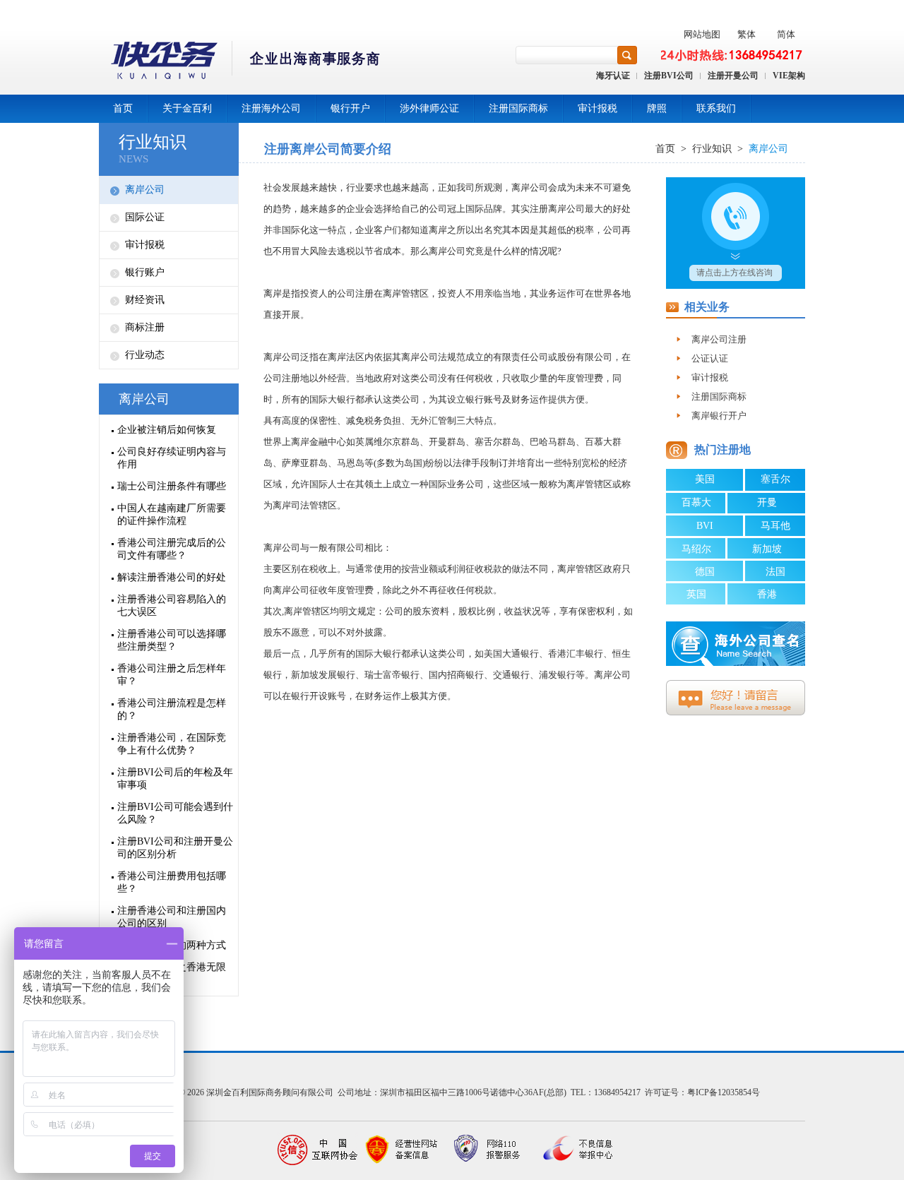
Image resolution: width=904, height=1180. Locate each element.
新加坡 (767, 549)
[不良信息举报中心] (572, 1150)
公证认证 (709, 358)
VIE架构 (789, 76)
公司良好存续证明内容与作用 (171, 458)
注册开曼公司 (733, 76)
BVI (704, 525)
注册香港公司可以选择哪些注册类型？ (171, 640)
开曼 (767, 502)
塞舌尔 (775, 479)
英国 (696, 594)
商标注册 (145, 327)
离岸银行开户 (719, 415)
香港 (767, 594)
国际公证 (145, 217)
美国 (705, 479)
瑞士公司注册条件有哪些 (171, 486)
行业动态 (145, 355)
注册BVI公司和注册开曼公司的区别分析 (175, 847)
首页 (123, 108)
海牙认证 (613, 76)
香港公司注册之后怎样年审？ (171, 674)
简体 (786, 34)
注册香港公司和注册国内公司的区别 (171, 917)
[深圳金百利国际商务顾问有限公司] (240, 62)
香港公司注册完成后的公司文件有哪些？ (171, 549)
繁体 (746, 34)
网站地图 (702, 34)
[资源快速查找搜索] (627, 55)
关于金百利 (187, 108)
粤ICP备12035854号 (723, 1092)
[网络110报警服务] (487, 1150)
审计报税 (597, 108)
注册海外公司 (271, 108)
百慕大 (696, 502)
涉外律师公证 (429, 108)
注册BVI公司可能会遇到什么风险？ (175, 813)
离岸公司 (145, 189)
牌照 (657, 108)
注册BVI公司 (669, 76)
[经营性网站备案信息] (402, 1150)
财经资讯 (145, 299)
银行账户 (145, 272)
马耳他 (775, 525)
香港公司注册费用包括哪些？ (171, 882)
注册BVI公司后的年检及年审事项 (175, 778)
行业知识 (152, 142)
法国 (775, 571)
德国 (705, 571)
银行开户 (350, 108)
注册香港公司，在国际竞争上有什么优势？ (171, 744)
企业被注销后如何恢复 (166, 429)
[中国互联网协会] (317, 1150)
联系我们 (716, 108)
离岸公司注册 (719, 339)
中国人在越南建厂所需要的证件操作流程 (171, 514)
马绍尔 (696, 549)
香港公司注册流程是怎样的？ (171, 709)
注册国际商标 (518, 108)
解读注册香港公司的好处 (171, 577)
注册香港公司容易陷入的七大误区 (171, 605)
